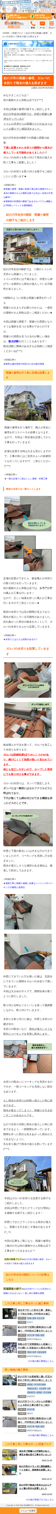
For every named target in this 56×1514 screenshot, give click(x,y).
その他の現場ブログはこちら (40, 1499)
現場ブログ (17, 33)
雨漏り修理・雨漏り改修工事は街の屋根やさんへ (29, 189)
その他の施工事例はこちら (41, 1361)
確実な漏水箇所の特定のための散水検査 (24, 364)
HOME (6, 33)
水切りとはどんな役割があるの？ (21, 639)
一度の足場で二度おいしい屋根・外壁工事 (26, 478)
